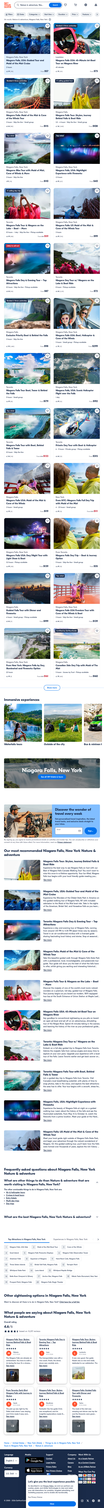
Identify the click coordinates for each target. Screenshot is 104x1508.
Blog (69, 1467)
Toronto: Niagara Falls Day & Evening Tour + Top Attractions (52, 1342)
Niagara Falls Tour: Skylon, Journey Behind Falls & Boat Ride (18, 1342)
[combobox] (31, 5)
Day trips (10, 1204)
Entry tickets (11, 1198)
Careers (71, 1463)
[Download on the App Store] (34, 1470)
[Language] (86, 5)
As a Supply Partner (86, 1459)
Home (6, 1443)
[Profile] (96, 5)
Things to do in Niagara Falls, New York (62, 1443)
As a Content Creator (86, 1463)
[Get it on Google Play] (34, 1460)
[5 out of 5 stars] (19, 1349)
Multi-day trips (12, 1201)
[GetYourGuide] (7, 5)
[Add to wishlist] (47, 26)
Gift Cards (72, 1475)
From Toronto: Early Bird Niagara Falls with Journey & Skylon (19, 1393)
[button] (27, 49)
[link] (27, 49)
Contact (49, 1459)
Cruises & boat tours (15, 1195)
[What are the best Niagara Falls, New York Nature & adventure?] (97, 1217)
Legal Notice (51, 1463)
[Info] (50, 19)
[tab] (26, 1239)
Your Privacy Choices (54, 1471)
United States (18, 1443)
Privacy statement (64, 842)
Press (70, 1471)
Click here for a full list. (69, 1302)
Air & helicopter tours (15, 1192)
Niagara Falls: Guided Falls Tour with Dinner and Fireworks (84, 1393)
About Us (71, 1459)
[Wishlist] (65, 5)
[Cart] (76, 5)
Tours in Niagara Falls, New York (18, 1446)
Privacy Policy (51, 1467)
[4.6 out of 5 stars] (11, 1331)
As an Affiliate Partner (87, 1467)
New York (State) (35, 1443)
